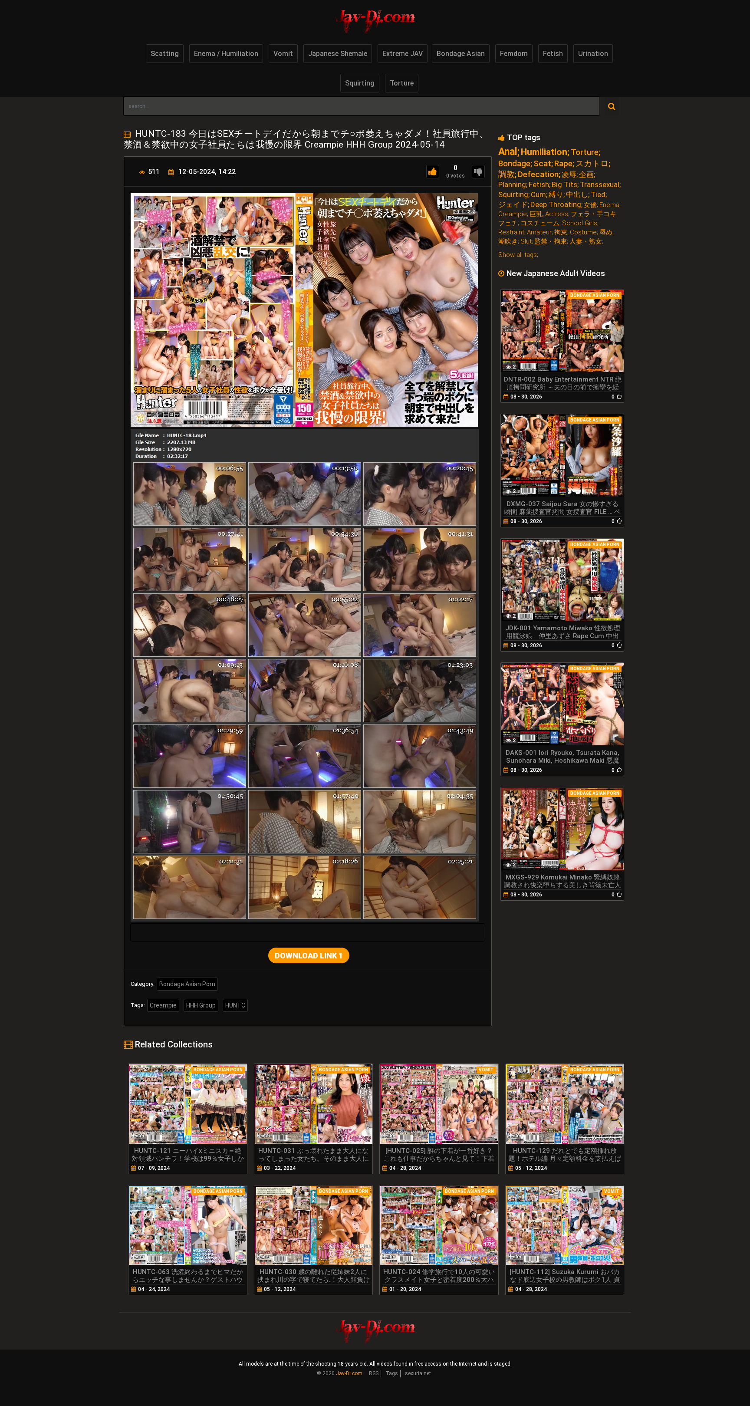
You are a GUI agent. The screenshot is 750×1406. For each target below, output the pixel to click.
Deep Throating (555, 204)
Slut (526, 241)
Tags (391, 1373)
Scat (542, 163)
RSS (373, 1373)
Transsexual (599, 184)
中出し (577, 194)
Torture (402, 83)
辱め (605, 232)
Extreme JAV (402, 53)
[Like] (432, 171)
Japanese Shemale (337, 53)
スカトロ (592, 163)
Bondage (514, 163)
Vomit (283, 53)
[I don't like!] (478, 171)
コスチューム (539, 223)
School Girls (579, 223)
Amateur (539, 232)
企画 (586, 174)
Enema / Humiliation (226, 53)
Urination (593, 53)
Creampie (163, 1005)
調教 (506, 174)
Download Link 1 (309, 955)
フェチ (508, 223)
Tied (598, 194)
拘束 (560, 232)
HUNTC (235, 1005)
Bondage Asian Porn (187, 984)
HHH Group (201, 1005)
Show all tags (517, 255)
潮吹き (508, 241)
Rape (563, 163)
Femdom (514, 53)
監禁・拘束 (550, 241)
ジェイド (513, 204)
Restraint (511, 232)
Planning (512, 184)
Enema (609, 205)
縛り (556, 194)
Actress (556, 214)
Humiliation (544, 152)
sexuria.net (418, 1373)
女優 (590, 205)
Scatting (165, 53)
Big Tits (564, 184)
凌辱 (569, 174)
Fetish (553, 53)
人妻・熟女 (585, 241)
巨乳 (536, 214)
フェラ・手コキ (593, 214)
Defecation (538, 174)
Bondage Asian (461, 53)
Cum (538, 194)
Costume (583, 232)
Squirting (360, 83)
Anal (507, 152)
